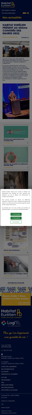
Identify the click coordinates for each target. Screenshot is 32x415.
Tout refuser (16, 218)
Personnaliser (16, 222)
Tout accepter (16, 214)
